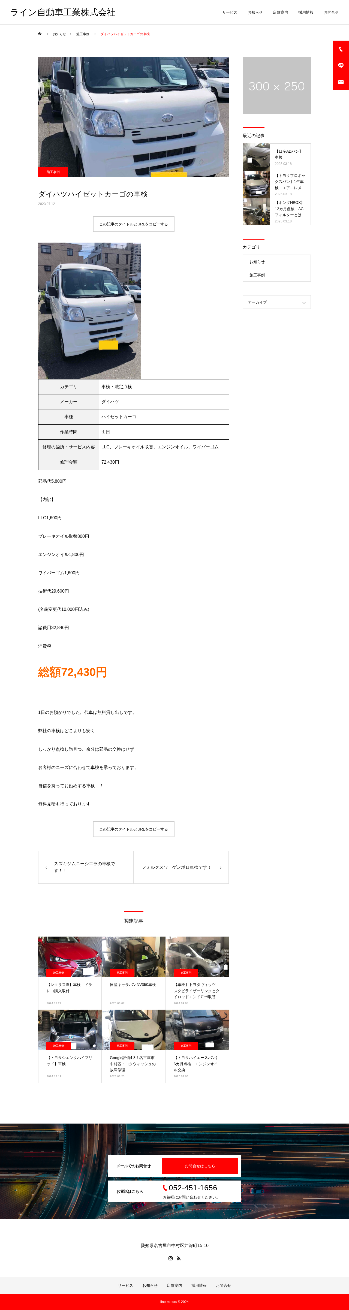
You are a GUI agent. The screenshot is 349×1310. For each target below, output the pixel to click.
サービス (229, 12)
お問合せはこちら (200, 1166)
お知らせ (255, 12)
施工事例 (53, 172)
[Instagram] (170, 1258)
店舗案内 (280, 12)
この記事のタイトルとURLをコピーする (133, 224)
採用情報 (306, 12)
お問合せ (331, 12)
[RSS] (178, 1258)
